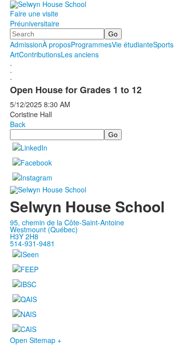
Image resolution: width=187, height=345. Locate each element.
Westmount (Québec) (44, 229)
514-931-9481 (32, 243)
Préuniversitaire (34, 23)
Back (17, 124)
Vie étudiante (132, 44)
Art (14, 54)
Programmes (91, 44)
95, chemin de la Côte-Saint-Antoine (67, 222)
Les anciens (80, 54)
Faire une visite (34, 13)
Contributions (40, 54)
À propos (56, 44)
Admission (26, 44)
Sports (163, 44)
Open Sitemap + (35, 340)
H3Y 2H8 (24, 236)
